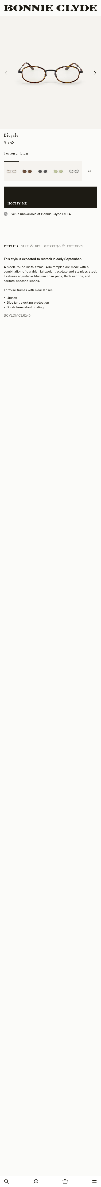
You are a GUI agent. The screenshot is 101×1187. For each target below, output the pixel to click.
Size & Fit (31, 246)
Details (11, 246)
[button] (6, 1181)
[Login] (36, 1181)
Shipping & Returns (63, 246)
